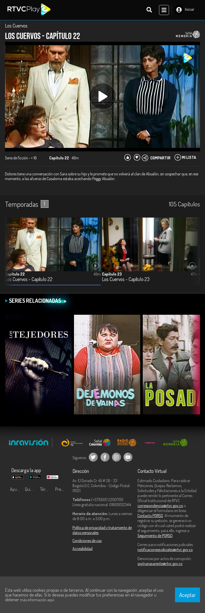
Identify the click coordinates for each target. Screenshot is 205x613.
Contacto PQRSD (150, 515)
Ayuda (15, 489)
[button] (194, 255)
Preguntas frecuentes (61, 489)
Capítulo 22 (15, 274)
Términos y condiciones (46, 489)
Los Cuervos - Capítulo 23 (126, 279)
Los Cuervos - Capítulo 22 (28, 279)
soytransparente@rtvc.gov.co (160, 563)
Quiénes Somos (31, 489)
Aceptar (187, 594)
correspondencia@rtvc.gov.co (160, 505)
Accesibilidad (82, 548)
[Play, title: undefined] (102, 96)
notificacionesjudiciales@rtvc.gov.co (165, 549)
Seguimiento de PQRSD (155, 535)
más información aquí (37, 599)
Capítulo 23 (112, 274)
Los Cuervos (16, 25)
